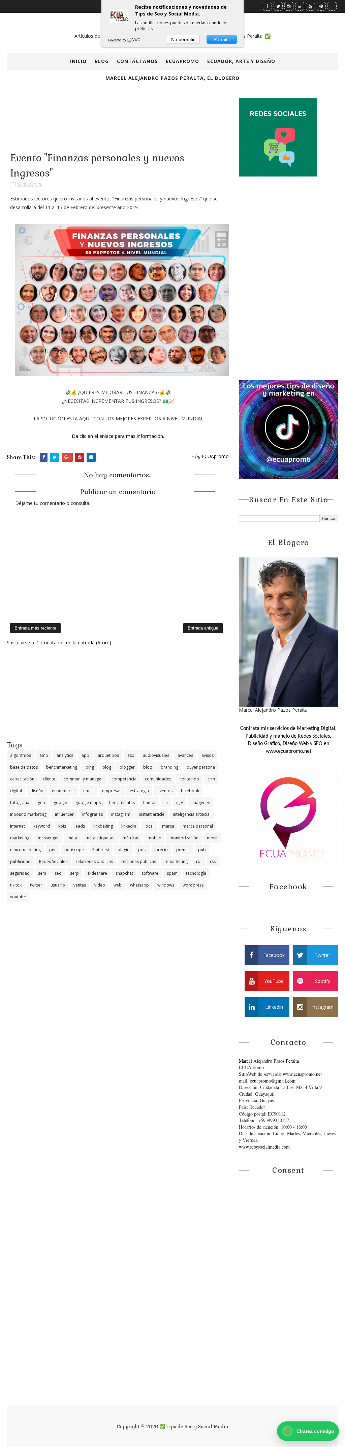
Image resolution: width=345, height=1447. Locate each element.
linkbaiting (103, 826)
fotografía (19, 802)
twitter (36, 885)
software (150, 873)
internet (17, 826)
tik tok (16, 885)
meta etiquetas (100, 838)
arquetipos (108, 755)
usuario (58, 885)
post (142, 850)
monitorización (183, 838)
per (52, 850)
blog (106, 767)
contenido (189, 779)
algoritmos (20, 755)
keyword (41, 826)
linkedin (128, 826)
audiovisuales (156, 755)
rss (213, 861)
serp (74, 873)
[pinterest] (321, 6)
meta (72, 838)
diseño (36, 791)
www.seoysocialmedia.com (264, 1147)
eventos (164, 791)
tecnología (196, 873)
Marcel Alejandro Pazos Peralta (269, 1061)
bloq (147, 767)
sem (42, 873)
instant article (151, 814)
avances (185, 755)
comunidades (158, 779)
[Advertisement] (118, 693)
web (118, 885)
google (60, 802)
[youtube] (310, 6)
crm (211, 779)
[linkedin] (299, 6)
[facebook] (267, 6)
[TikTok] (332, 6)
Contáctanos (137, 61)
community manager (83, 779)
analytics (65, 755)
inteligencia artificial (192, 814)
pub (202, 850)
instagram (120, 814)
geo (41, 802)
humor (149, 802)
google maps (88, 802)
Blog (102, 61)
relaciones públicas (94, 861)
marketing (19, 838)
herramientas (122, 802)
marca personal (198, 826)
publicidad (20, 861)
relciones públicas (138, 861)
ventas (79, 885)
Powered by (117, 40)
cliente (49, 779)
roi (198, 861)
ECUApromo (182, 61)
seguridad (20, 873)
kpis (62, 826)
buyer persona (201, 767)
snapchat (124, 873)
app (85, 755)
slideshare (97, 873)
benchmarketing (61, 767)
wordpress (193, 885)
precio (161, 850)
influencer (64, 814)
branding (169, 767)
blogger (127, 767)
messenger (48, 838)
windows (165, 885)
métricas (131, 838)
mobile (154, 838)
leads (79, 826)
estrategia (139, 791)
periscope (74, 850)
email (88, 791)
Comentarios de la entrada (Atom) (73, 642)
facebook (190, 791)
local (149, 826)
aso (130, 755)
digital (16, 791)
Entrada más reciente (35, 628)
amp (43, 755)
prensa (183, 850)
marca (168, 826)
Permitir (222, 39)
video (99, 885)
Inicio (78, 61)
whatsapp (139, 885)
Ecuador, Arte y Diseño (241, 61)
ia (166, 802)
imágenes (200, 802)
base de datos (24, 767)
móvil (212, 838)
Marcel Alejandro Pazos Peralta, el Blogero (172, 78)
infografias (92, 814)
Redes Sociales (53, 861)
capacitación (22, 779)
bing (90, 767)
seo (58, 873)
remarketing (176, 861)
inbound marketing (28, 814)
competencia (124, 779)
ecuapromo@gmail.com (272, 1081)
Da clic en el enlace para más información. (118, 436)
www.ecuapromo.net (302, 1074)
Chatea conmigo (309, 1431)
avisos (207, 755)
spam (172, 873)
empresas (111, 791)
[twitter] (278, 6)
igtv (179, 802)
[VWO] (134, 40)
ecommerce (63, 791)
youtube (18, 897)
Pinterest (100, 850)
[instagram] (288, 6)
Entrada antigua (203, 628)
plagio (124, 850)
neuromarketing (25, 850)
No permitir (183, 39)
